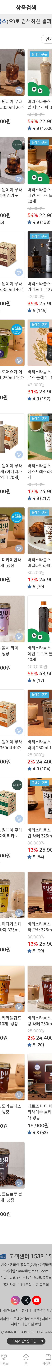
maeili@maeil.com (33, 1271)
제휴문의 (42, 1284)
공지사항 (9, 1284)
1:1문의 (26, 1284)
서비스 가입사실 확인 (26, 1324)
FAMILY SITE (24, 1341)
